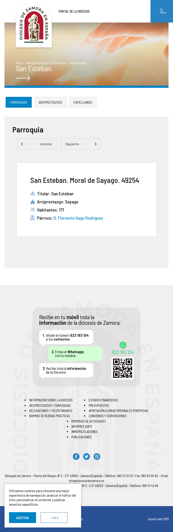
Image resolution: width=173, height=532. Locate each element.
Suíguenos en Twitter (86, 456)
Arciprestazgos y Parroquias (46, 63)
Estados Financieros (103, 400)
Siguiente (72, 144)
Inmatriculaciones (84, 432)
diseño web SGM (158, 519)
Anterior (46, 144)
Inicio (19, 63)
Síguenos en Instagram (96, 456)
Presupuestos (99, 405)
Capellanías (82, 102)
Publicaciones (81, 437)
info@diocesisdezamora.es (86, 481)
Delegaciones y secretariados (51, 411)
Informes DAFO (81, 426)
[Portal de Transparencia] (34, 24)
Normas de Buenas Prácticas (49, 416)
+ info (54, 518)
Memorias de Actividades (88, 421)
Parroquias (18, 102)
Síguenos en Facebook (76, 456)
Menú (161, 11)
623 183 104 (123, 352)
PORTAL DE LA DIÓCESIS (74, 11)
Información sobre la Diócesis (51, 400)
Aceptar (22, 518)
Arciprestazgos (50, 102)
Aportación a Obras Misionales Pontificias (118, 411)
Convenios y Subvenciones (108, 416)
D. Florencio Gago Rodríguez (78, 218)
